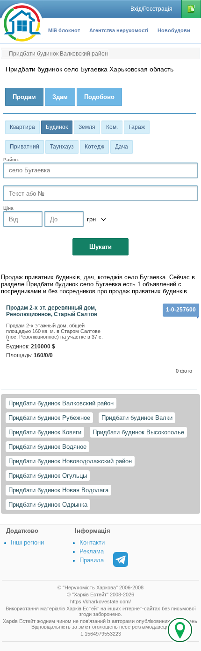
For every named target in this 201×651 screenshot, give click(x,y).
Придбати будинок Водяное (47, 446)
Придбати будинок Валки (136, 417)
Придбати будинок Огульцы (47, 475)
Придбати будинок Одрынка (47, 504)
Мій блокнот (64, 30)
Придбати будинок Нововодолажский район (70, 461)
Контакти (92, 542)
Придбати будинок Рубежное (49, 417)
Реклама (91, 551)
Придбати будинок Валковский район (61, 403)
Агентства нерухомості (118, 30)
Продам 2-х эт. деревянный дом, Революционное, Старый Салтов (51, 311)
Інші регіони (27, 542)
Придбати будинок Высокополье (138, 432)
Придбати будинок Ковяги (44, 432)
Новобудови (174, 30)
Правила (91, 560)
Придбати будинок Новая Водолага (58, 490)
